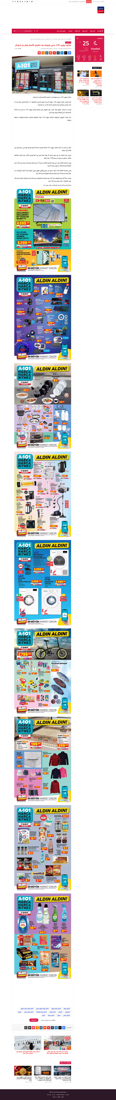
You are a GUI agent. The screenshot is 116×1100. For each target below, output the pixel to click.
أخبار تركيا (92, 31)
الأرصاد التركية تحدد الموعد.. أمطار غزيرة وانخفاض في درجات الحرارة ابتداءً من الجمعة (62, 1078)
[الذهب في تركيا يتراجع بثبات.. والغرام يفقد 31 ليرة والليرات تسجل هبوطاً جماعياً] (83, 93)
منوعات (70, 31)
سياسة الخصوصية (60, 1095)
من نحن (53, 1095)
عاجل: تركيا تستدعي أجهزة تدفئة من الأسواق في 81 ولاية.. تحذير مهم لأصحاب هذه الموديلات (43, 1078)
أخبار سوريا (84, 31)
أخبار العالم (77, 31)
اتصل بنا (67, 1095)
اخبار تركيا (52, 1012)
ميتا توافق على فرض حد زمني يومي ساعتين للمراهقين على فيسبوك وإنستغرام (96, 82)
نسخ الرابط (33, 1020)
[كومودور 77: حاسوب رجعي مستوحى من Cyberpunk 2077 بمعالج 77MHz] (96, 93)
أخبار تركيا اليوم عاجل (42, 1008)
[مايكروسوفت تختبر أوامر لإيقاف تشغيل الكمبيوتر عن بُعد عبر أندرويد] (83, 74)
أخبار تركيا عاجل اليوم (27, 1008)
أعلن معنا (49, 1095)
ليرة (43, 1015)
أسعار (60, 1012)
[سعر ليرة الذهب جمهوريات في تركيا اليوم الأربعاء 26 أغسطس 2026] (23, 1071)
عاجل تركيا (51, 1015)
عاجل (58, 1015)
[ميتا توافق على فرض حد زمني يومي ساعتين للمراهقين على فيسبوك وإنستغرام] (96, 74)
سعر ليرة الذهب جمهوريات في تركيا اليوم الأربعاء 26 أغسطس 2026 (24, 1078)
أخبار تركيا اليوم (56, 1008)
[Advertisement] (42, 16)
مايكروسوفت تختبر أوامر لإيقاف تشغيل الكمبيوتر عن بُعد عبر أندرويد (84, 81)
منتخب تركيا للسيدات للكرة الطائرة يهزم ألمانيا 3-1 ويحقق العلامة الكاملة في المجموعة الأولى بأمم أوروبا (62, 2)
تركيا (19, 1012)
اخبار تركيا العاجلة (41, 1012)
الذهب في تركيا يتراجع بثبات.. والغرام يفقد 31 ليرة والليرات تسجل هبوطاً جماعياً (83, 100)
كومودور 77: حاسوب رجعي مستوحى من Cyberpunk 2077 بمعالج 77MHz (97, 100)
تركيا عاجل (66, 1015)
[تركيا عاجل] (100, 10)
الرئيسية (99, 31)
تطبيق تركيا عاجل (61, 31)
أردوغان (67, 1012)
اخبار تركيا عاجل (28, 1012)
